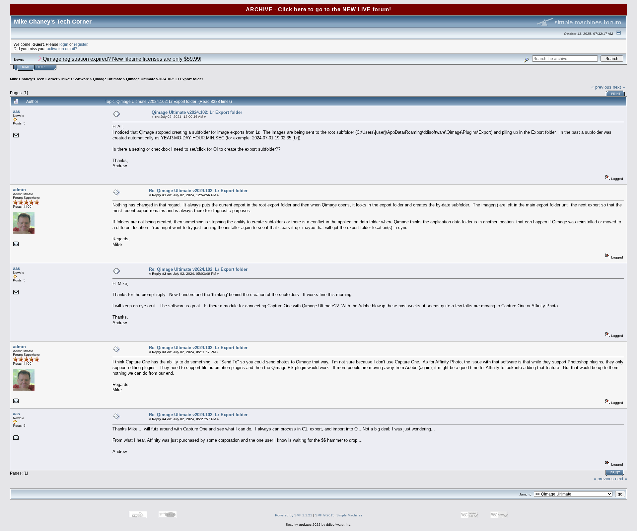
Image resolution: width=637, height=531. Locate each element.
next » (619, 87)
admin (19, 189)
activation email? (62, 48)
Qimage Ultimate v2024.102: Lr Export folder (164, 79)
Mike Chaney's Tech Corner (33, 79)
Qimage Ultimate (107, 79)
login (63, 44)
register (80, 44)
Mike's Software (75, 79)
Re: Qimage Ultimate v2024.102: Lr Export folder (198, 190)
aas (16, 111)
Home (25, 67)
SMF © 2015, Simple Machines (338, 515)
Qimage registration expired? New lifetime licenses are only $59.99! (121, 59)
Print (616, 94)
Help (40, 67)
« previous (601, 87)
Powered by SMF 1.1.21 (293, 515)
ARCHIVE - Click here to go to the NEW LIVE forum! (318, 9)
